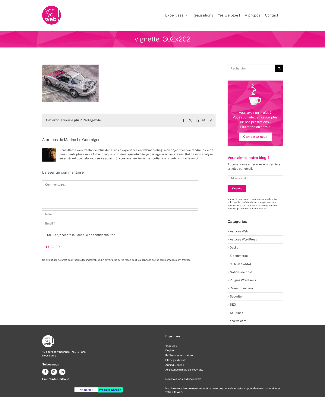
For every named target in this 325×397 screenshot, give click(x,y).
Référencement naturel (179, 355)
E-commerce (239, 256)
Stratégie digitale (175, 360)
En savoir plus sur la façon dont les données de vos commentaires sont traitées (146, 259)
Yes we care (238, 321)
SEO (233, 304)
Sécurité (236, 296)
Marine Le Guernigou (82, 139)
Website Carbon (110, 390)
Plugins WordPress (243, 280)
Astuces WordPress (243, 239)
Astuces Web (239, 231)
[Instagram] (54, 372)
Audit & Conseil (174, 364)
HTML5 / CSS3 (240, 264)
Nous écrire (49, 355)
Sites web (171, 345)
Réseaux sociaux (241, 288)
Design (234, 247)
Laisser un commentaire (63, 172)
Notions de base (241, 272)
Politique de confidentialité (94, 235)
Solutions (236, 313)
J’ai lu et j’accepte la (81, 235)
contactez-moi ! (189, 158)
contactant (261, 208)
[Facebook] (45, 372)
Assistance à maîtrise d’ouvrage (184, 369)
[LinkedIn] (62, 372)
